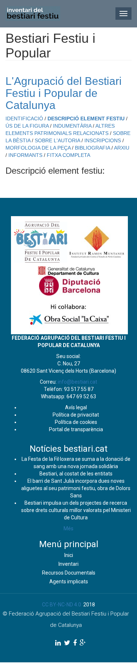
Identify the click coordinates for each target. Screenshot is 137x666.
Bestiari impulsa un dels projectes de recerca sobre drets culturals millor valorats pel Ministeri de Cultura (76, 510)
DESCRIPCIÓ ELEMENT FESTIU (86, 118)
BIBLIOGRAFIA (92, 148)
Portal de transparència (76, 429)
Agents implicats (68, 581)
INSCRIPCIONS (102, 140)
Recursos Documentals (68, 573)
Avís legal (76, 407)
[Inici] (33, 13)
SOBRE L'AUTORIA (57, 140)
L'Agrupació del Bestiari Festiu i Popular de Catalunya (63, 93)
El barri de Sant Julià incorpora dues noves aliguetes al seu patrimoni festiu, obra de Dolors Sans (75, 488)
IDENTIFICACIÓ (24, 118)
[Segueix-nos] (58, 643)
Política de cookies (76, 422)
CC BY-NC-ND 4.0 (61, 604)
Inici (68, 555)
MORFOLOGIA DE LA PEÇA (38, 148)
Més (68, 528)
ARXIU (121, 148)
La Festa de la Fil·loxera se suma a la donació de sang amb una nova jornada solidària (76, 462)
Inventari (68, 564)
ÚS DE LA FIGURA (27, 126)
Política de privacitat (76, 415)
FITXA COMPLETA (68, 155)
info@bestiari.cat (77, 382)
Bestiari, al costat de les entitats (76, 474)
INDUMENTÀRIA (72, 126)
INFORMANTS (25, 155)
